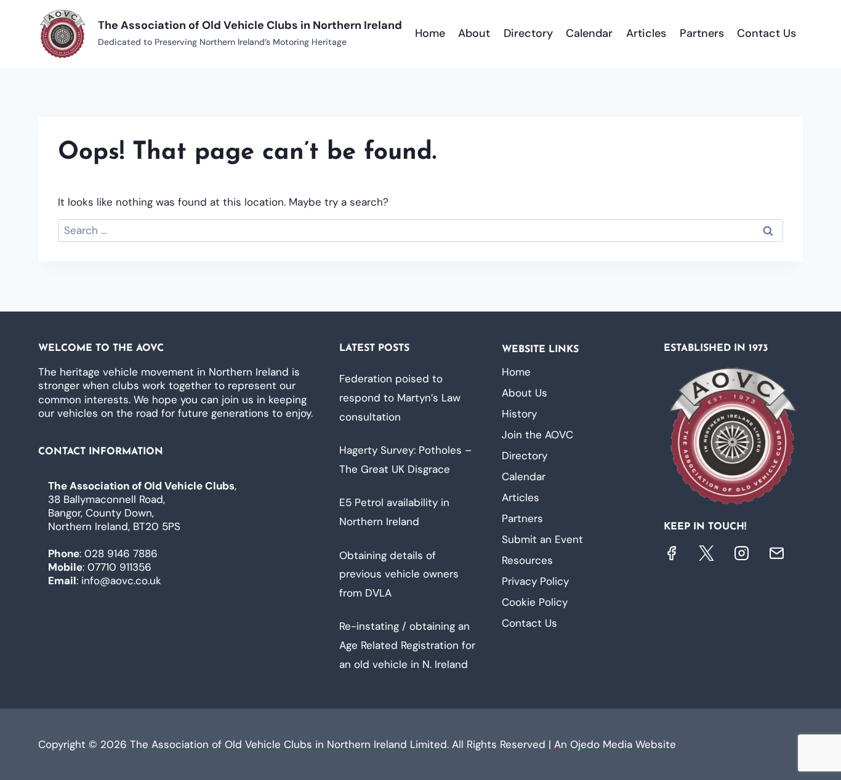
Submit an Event (542, 539)
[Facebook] (671, 553)
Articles (646, 33)
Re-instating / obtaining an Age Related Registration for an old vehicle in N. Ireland (407, 644)
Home (430, 33)
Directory (528, 33)
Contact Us (766, 33)
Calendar (589, 33)
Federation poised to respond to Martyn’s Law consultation (400, 397)
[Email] (776, 553)
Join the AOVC (537, 434)
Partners (702, 33)
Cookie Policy (535, 602)
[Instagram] (741, 553)
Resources (527, 560)
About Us (524, 393)
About (474, 33)
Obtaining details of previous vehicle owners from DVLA (399, 574)
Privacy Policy (535, 581)
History (519, 413)
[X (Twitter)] (706, 553)
